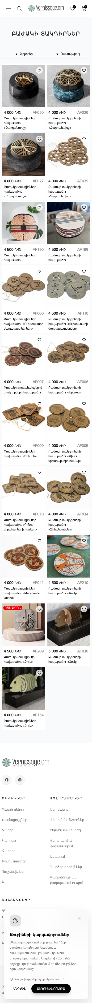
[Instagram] (20, 780)
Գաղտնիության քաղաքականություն (37, 979)
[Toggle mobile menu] (8, 8)
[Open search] (19, 8)
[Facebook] (6, 780)
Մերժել (19, 988)
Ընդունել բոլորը (51, 988)
